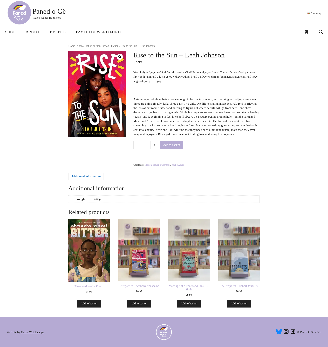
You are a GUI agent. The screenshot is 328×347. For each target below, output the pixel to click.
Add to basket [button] (89, 303)
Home (71, 45)
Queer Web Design (32, 332)
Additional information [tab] (86, 176)
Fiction (115, 45)
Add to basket (171, 144)
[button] (321, 32)
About (33, 32)
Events (58, 32)
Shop (10, 32)
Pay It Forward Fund (98, 32)
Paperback (165, 165)
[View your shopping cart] (306, 32)
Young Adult (177, 165)
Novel (156, 165)
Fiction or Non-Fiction (97, 45)
